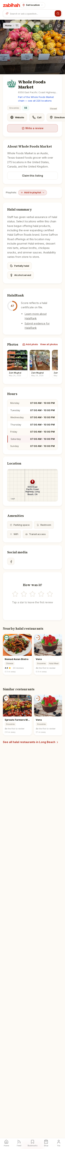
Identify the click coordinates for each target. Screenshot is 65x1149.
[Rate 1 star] (15, 594)
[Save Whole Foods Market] (59, 26)
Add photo (32, 344)
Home (8, 25)
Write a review (34, 128)
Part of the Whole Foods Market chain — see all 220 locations (36, 99)
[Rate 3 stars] (32, 594)
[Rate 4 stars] (41, 594)
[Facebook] (10, 561)
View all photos (49, 344)
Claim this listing (32, 175)
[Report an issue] (50, 26)
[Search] (58, 13)
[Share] (42, 26)
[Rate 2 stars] (23, 594)
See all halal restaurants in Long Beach (29, 742)
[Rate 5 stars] (49, 594)
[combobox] (31, 13)
